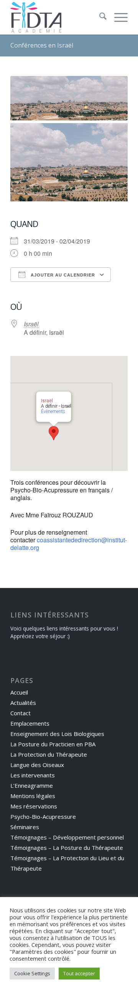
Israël (31, 323)
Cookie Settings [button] (32, 973)
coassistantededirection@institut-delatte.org (68, 543)
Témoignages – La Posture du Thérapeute (66, 847)
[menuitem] (99, 17)
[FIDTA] (57, 17)
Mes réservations (33, 806)
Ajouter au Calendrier (62, 275)
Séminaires (24, 827)
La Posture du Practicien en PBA (52, 744)
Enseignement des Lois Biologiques (57, 733)
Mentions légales (32, 796)
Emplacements (29, 723)
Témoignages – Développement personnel (67, 837)
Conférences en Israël (41, 45)
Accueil (19, 692)
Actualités (23, 702)
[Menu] (117, 17)
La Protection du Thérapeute (48, 754)
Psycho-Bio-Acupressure (43, 816)
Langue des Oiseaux (37, 765)
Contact (20, 713)
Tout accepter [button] (79, 973)
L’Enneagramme (31, 785)
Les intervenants (32, 775)
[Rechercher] (99, 17)
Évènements (53, 411)
